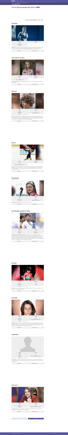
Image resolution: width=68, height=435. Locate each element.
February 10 (18, 284)
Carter (19, 42)
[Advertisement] (34, 14)
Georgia (39, 319)
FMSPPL (13, 1)
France (32, 406)
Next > (36, 418)
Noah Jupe (14, 91)
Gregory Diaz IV (15, 334)
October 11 (19, 44)
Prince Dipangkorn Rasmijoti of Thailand (21, 211)
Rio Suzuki (14, 263)
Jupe (35, 110)
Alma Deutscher (15, 178)
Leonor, (20, 77)
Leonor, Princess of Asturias (18, 57)
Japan (36, 284)
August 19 (19, 406)
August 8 (35, 161)
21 (36, 162)
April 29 (19, 232)
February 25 (18, 112)
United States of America (35, 319)
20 (36, 77)
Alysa (19, 162)
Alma (19, 197)
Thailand (36, 232)
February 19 (18, 199)
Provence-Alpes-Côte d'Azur (37, 406)
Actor (19, 114)
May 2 (19, 355)
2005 (21, 44)
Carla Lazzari (15, 385)
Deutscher (36, 197)
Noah (19, 110)
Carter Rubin (14, 23)
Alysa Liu (14, 142)
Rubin (36, 42)
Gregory (20, 353)
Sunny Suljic (14, 297)
